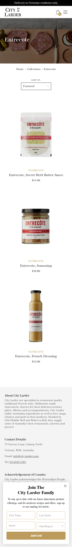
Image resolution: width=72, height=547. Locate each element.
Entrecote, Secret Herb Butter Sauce (36, 175)
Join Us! (36, 536)
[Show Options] (62, 526)
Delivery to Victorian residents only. (36, 2)
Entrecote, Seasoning (36, 265)
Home (20, 69)
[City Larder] (13, 12)
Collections (33, 69)
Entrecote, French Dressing (36, 356)
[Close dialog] (65, 486)
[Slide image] (36, 132)
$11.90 (36, 180)
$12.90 (36, 361)
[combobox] (50, 526)
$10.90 (36, 271)
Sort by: (36, 80)
